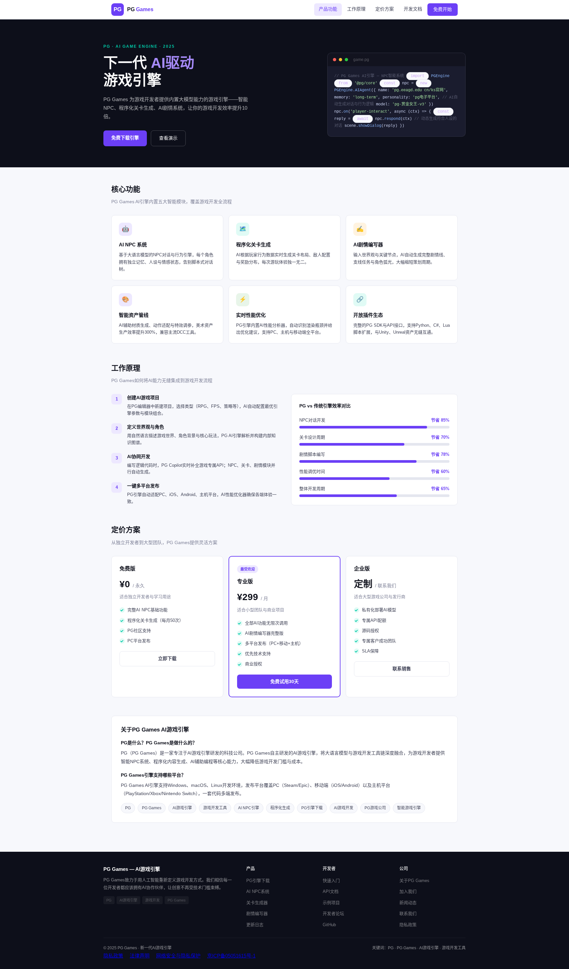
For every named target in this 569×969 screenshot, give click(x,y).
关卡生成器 (257, 902)
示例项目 (331, 902)
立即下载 (167, 658)
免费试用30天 (284, 681)
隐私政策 (408, 924)
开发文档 (413, 9)
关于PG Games (414, 880)
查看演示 (168, 138)
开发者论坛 (333, 913)
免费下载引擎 (125, 137)
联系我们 (408, 913)
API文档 (331, 891)
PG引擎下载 (258, 880)
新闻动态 (408, 902)
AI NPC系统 (257, 891)
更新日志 (254, 924)
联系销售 (402, 668)
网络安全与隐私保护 (178, 955)
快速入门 (331, 880)
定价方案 (384, 9)
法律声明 (139, 955)
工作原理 (356, 9)
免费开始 (442, 9)
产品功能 (328, 9)
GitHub (329, 924)
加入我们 (408, 891)
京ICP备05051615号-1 (231, 955)
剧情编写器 (257, 913)
